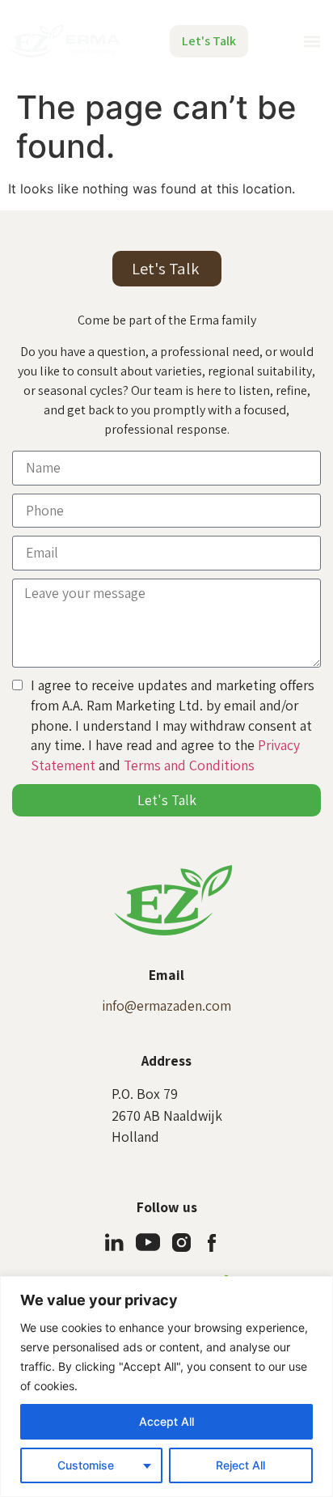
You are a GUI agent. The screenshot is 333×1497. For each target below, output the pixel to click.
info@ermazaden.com (166, 1005)
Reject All (240, 1465)
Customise (85, 1465)
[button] (311, 41)
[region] (166, 1386)
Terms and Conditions (189, 765)
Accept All (166, 1421)
